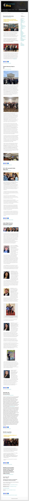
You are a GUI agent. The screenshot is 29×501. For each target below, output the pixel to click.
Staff (21, 37)
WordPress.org (22, 45)
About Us (6, 9)
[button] (4, 156)
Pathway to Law (22, 33)
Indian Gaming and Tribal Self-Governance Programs (23, 26)
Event (7, 464)
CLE (21, 23)
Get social (16, 9)
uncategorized (9, 428)
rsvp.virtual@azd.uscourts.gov (12, 486)
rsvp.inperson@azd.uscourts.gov (14, 484)
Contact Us (10, 9)
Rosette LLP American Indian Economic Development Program (23, 36)
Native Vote (22, 32)
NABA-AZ (9, 464)
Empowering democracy (8, 16)
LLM (21, 30)
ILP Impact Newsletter (5, 11)
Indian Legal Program (11, 395)
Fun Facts (13, 9)
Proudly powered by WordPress (14, 498)
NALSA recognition (7, 432)
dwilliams (10, 17)
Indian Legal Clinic (7, 219)
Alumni (5, 389)
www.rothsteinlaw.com (12, 406)
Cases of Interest (22, 22)
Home (3, 9)
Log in (21, 43)
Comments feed (22, 44)
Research (22, 34)
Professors (10, 219)
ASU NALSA (8, 389)
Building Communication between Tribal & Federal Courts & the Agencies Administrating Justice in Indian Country (8, 470)
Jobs (7, 428)
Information (22, 28)
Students (12, 219)
